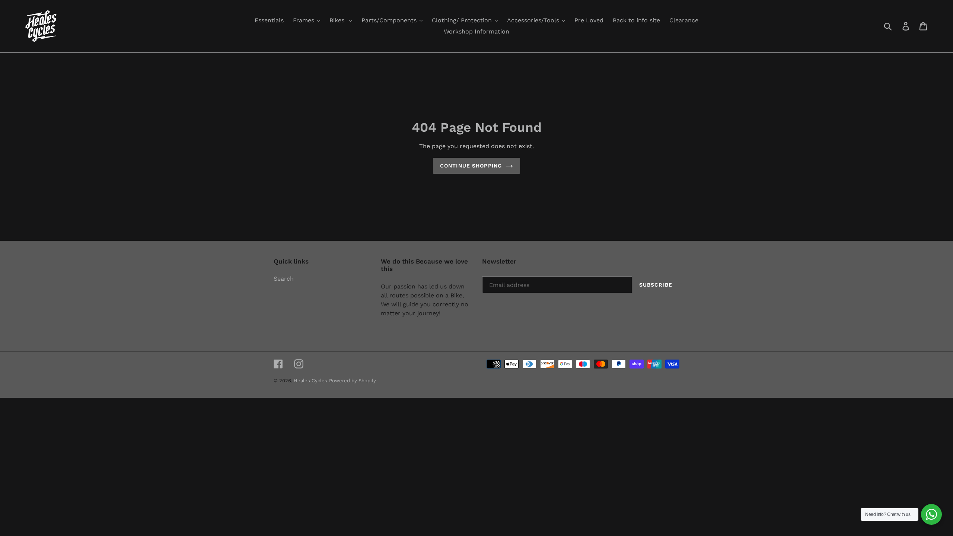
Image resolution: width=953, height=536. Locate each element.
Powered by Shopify (352, 380)
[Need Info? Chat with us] (931, 514)
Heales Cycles (310, 380)
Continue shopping (471, 166)
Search (284, 278)
